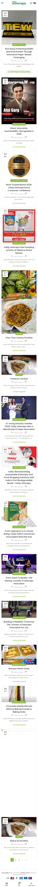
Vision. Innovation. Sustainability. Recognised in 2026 (19, 131)
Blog (13, 180)
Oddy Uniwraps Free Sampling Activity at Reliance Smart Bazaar (19, 250)
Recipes (19, 333)
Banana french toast (19, 668)
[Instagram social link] (31, 3)
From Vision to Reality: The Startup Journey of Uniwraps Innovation (19, 580)
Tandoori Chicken (19, 378)
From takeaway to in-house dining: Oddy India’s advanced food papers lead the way (19, 534)
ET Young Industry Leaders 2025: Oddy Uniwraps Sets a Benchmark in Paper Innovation (19, 426)
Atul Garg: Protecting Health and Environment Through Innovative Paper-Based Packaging (19, 53)
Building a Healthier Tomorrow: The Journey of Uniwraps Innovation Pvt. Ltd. (19, 624)
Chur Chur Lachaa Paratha (19, 337)
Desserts (16, 664)
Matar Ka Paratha (19, 840)
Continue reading (19, 71)
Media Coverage (19, 44)
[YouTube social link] (34, 3)
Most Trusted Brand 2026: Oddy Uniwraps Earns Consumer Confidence (19, 187)
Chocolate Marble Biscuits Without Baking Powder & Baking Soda (19, 709)
